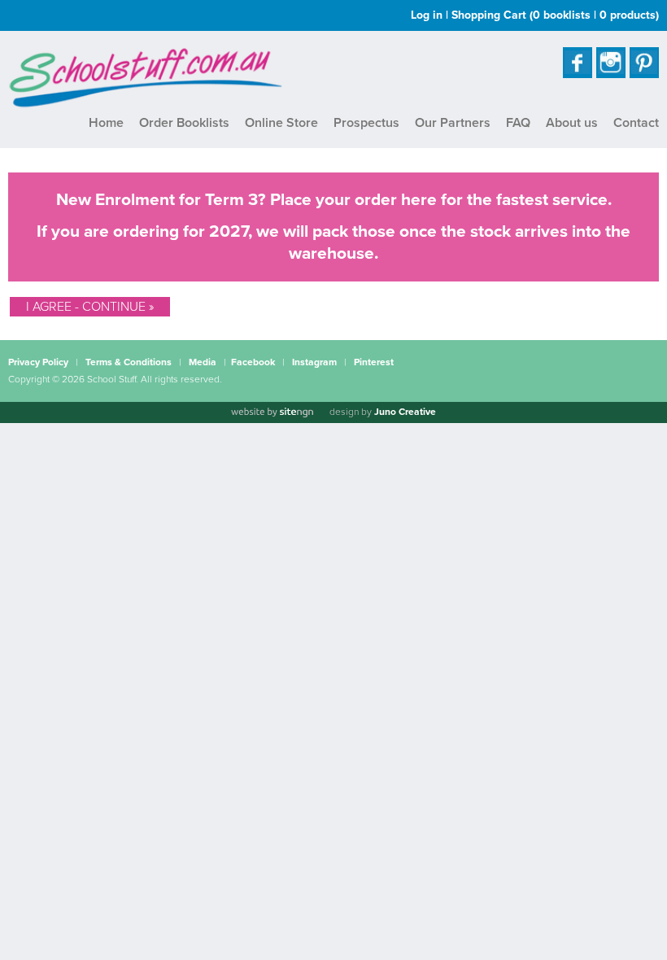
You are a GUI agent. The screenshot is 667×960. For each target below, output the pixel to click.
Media (202, 362)
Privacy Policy (38, 362)
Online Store (281, 123)
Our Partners (452, 123)
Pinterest (374, 362)
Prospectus (366, 123)
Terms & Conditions (128, 362)
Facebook (253, 362)
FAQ (518, 123)
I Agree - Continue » (90, 307)
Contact (636, 123)
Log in (426, 15)
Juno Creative (405, 411)
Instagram (314, 362)
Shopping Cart (555, 15)
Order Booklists (184, 123)
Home (106, 123)
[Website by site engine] (271, 412)
